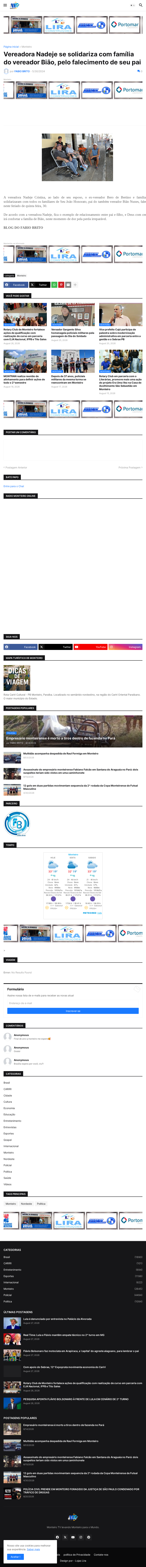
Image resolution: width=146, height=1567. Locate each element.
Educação (9, 1114)
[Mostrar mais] (75, 285)
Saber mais (33, 1549)
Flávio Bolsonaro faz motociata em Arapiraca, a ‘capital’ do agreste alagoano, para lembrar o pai (81, 1350)
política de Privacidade (77, 1554)
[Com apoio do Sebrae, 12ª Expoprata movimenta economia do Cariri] (12, 1371)
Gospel (8, 1139)
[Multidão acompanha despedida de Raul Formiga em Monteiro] (12, 758)
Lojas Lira (80, 1560)
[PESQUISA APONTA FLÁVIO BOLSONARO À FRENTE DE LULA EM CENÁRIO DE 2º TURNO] (12, 1403)
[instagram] (81, 1537)
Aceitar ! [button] (15, 1556)
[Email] (68, 285)
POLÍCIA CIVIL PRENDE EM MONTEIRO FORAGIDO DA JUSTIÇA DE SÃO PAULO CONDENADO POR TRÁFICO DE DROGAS (81, 1491)
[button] (5, 5)
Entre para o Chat (14, 486)
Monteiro (27, 46)
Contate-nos (101, 1554)
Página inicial (11, 46)
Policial (8, 1165)
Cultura (8, 1101)
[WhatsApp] (54, 285)
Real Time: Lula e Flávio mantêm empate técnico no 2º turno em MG (64, 1334)
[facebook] (57, 1537)
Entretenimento (12, 1120)
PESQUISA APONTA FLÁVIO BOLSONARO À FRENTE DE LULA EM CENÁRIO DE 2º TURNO (76, 1399)
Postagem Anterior (16, 467)
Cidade (8, 1095)
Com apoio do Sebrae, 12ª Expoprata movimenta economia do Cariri (64, 1367)
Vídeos (7, 1184)
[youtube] (73, 1537)
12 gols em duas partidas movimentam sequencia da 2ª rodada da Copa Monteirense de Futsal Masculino (80, 787)
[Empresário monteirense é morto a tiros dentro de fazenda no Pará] (12, 1429)
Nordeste (9, 1158)
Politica (8, 1171)
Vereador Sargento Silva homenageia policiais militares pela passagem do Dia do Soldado (72, 332)
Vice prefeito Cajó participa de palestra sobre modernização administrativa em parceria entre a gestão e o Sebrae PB (120, 334)
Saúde (7, 1177)
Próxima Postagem (129, 467)
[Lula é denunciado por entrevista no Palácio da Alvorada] (12, 1323)
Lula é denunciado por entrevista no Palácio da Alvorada (57, 1318)
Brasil (7, 1082)
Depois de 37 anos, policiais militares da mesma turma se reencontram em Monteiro (68, 379)
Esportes (9, 1133)
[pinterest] (89, 1537)
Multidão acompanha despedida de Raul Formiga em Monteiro (60, 753)
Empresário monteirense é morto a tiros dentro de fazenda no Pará (63, 1424)
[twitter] (65, 1537)
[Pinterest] (61, 285)
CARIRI (8, 1089)
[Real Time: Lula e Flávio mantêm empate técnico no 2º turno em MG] (12, 1339)
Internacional (11, 1146)
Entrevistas (10, 1127)
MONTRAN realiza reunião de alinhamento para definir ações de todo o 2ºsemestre (24, 379)
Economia (9, 1108)
